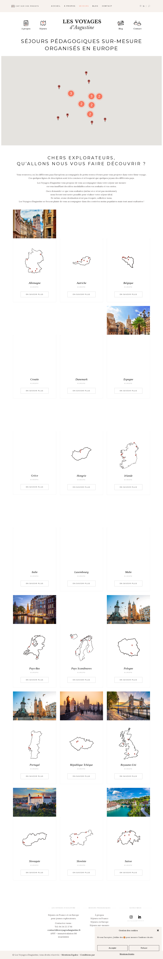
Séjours (43, 28)
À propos (99, 915)
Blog (121, 28)
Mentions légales (127, 954)
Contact (137, 28)
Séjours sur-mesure (99, 925)
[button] (158, 930)
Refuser (144, 948)
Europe (34, 287)
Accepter (112, 948)
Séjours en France (99, 918)
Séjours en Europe (99, 922)
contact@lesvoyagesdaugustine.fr (64, 930)
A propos (26, 28)
